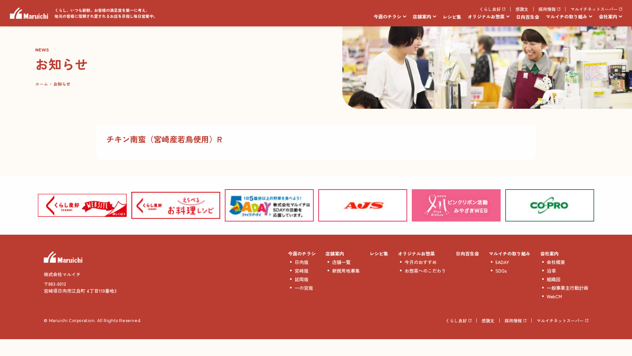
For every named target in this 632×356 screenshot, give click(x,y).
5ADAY (502, 262)
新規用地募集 (346, 270)
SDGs (501, 270)
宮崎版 (301, 270)
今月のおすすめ (421, 262)
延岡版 (301, 279)
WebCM (554, 296)
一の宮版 (304, 287)
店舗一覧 (341, 262)
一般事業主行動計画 (567, 287)
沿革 (551, 270)
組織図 (554, 279)
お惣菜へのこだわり (425, 270)
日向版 (301, 262)
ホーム (41, 84)
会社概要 (556, 262)
